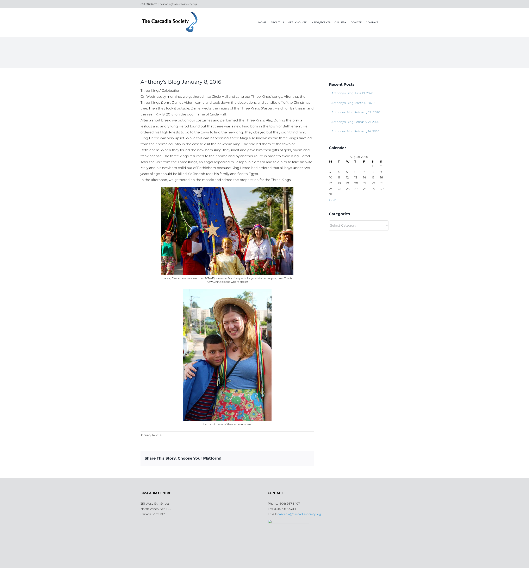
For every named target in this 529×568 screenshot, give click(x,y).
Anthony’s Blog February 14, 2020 (355, 131)
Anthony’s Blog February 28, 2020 (355, 112)
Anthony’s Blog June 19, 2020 (352, 93)
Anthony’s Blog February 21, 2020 (355, 122)
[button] (383, 22)
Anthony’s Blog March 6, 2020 (352, 103)
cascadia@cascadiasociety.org (178, 4)
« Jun (332, 200)
